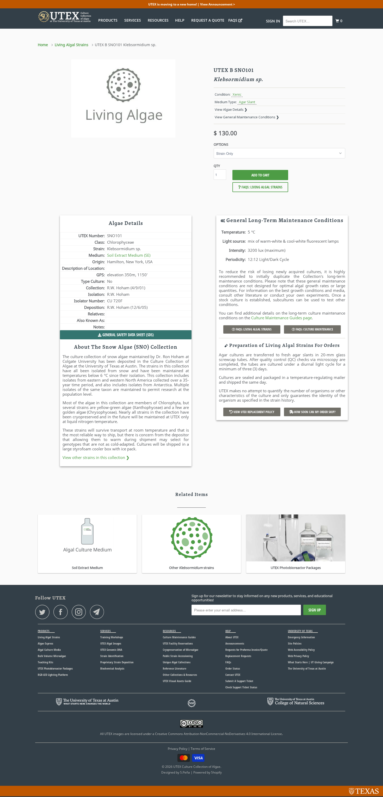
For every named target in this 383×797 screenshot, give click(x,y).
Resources (159, 20)
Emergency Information (301, 637)
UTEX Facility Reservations (178, 643)
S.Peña (185, 772)
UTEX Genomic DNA (111, 649)
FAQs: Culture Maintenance (314, 329)
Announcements (234, 643)
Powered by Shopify (207, 772)
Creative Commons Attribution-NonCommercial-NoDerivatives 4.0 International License (218, 734)
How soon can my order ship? (314, 412)
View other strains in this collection (96, 457)
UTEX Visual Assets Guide (177, 680)
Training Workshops (111, 637)
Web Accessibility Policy (301, 649)
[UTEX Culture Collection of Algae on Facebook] (62, 612)
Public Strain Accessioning (178, 655)
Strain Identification (111, 655)
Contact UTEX (232, 674)
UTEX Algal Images (110, 643)
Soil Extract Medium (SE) (128, 255)
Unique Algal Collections (176, 662)
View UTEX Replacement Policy (253, 412)
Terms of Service (203, 748)
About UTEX (231, 637)
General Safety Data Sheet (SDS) (127, 334)
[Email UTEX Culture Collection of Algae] (98, 612)
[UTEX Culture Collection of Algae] (64, 17)
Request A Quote (207, 20)
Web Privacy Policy (298, 655)
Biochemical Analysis (112, 668)
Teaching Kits (45, 662)
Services (133, 20)
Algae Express (45, 643)
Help (181, 20)
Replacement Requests (238, 655)
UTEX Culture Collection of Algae (196, 766)
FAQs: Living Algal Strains (261, 187)
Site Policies (294, 643)
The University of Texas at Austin (307, 668)
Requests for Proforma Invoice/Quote (246, 649)
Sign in (273, 21)
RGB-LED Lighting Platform (53, 674)
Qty (217, 165)
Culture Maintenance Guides (179, 637)
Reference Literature (174, 668)
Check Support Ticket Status (241, 687)
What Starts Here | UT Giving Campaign (311, 662)
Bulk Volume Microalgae (52, 655)
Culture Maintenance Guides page (281, 317)
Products (109, 20)
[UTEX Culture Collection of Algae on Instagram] (80, 612)
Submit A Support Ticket (239, 680)
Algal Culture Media (49, 649)
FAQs (233, 20)
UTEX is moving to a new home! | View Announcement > (191, 4)
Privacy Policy (177, 748)
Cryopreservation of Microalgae (180, 649)
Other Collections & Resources (180, 674)
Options (221, 144)
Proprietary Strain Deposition (117, 662)
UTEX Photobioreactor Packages (55, 668)
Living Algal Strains (49, 637)
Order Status (232, 668)
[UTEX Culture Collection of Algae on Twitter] (43, 612)
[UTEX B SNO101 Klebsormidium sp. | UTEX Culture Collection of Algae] (123, 98)
